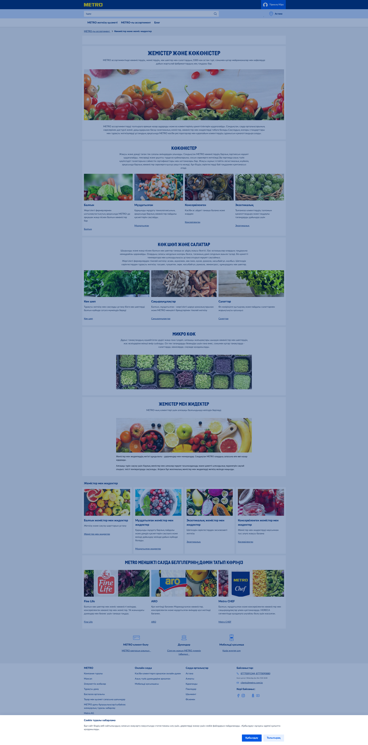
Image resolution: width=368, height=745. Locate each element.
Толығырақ (274, 738)
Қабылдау (251, 738)
